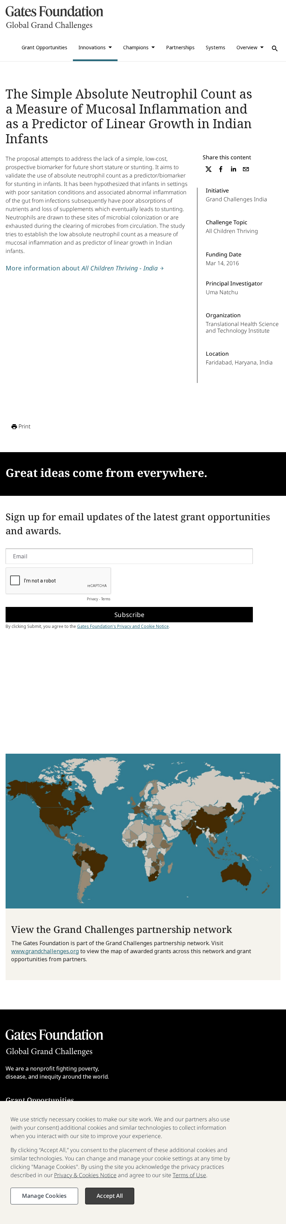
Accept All (110, 1196)
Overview (246, 47)
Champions (136, 47)
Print (24, 426)
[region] (143, 1162)
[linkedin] (233, 169)
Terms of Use (189, 1175)
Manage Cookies (44, 1196)
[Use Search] (274, 48)
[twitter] (208, 169)
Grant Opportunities (44, 47)
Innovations (92, 47)
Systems (215, 47)
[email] (246, 169)
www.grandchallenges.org (45, 951)
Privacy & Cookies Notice (85, 1175)
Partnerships (180, 47)
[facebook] (220, 169)
